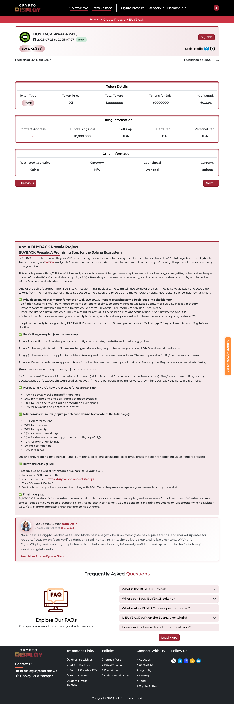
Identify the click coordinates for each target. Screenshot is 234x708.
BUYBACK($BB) (32, 48)
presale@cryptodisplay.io (38, 671)
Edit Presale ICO (80, 665)
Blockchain (175, 8)
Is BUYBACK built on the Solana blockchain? (154, 617)
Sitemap (144, 675)
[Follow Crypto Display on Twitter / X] (173, 660)
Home (94, 19)
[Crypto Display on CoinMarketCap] (186, 660)
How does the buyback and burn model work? (156, 627)
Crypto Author (148, 686)
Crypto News (78, 8)
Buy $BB (206, 37)
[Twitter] (212, 49)
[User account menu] (216, 8)
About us (144, 659)
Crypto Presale (114, 19)
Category (154, 8)
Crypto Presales (132, 8)
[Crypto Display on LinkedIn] (198, 660)
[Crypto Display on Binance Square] (192, 660)
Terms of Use (112, 659)
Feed (142, 680)
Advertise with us (81, 659)
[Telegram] (206, 49)
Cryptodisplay (68, 528)
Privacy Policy (112, 665)
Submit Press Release (77, 682)
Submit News (78, 675)
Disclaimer (110, 670)
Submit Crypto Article (228, 356)
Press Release (101, 8)
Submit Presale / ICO (83, 670)
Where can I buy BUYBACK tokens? (148, 598)
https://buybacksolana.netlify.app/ (71, 479)
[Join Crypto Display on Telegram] (180, 660)
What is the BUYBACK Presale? (145, 589)
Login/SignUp (147, 670)
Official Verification (116, 675)
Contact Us (145, 665)
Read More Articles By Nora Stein (42, 556)
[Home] (28, 8)
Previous (27, 183)
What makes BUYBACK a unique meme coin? (156, 608)
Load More (169, 637)
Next (210, 183)
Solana (49, 262)
